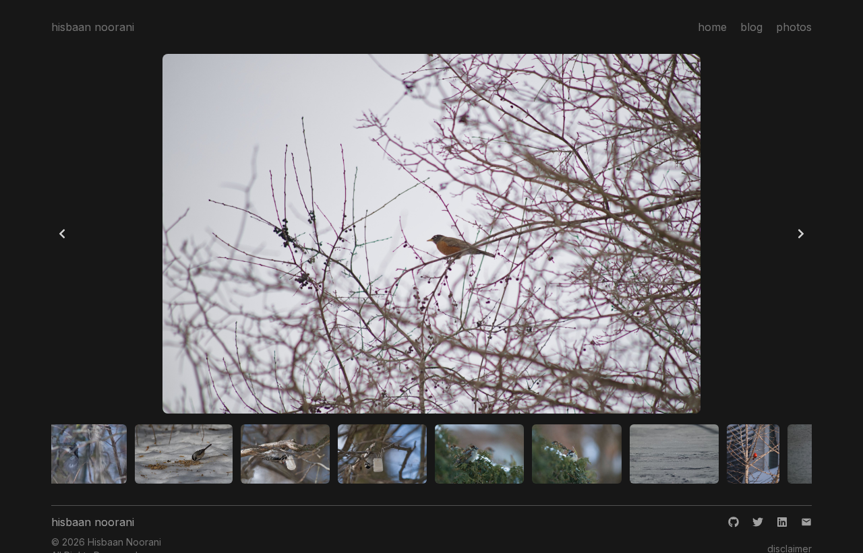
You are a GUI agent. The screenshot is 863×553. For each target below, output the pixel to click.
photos (794, 27)
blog (751, 27)
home (712, 27)
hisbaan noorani (92, 27)
